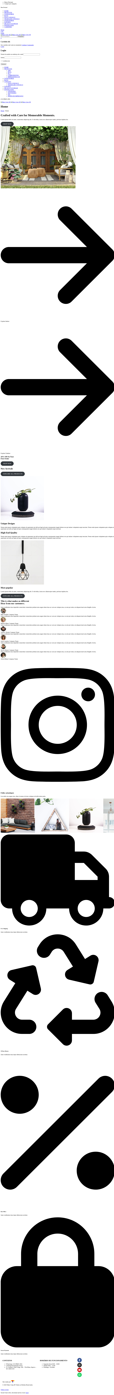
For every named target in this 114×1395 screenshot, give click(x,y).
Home (2, 111)
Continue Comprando (27, 45)
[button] (13, 474)
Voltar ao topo (5, 1389)
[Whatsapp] (79, 1375)
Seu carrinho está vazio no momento (11, 45)
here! (27, 1392)
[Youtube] (79, 1370)
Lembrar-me (6, 61)
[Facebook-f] (79, 1360)
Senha (2, 57)
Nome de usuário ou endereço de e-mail (12, 54)
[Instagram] (79, 1365)
